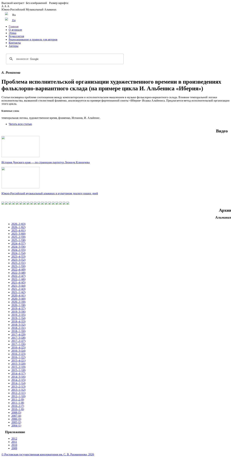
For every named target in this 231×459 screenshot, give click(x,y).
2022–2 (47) (18, 275)
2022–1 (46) (18, 279)
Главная (13, 26)
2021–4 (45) (18, 282)
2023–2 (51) (18, 262)
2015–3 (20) (18, 363)
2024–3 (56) (18, 246)
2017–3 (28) (18, 337)
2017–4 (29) (18, 334)
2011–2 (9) (17, 399)
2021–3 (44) (18, 285)
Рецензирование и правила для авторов (33, 39)
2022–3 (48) (18, 272)
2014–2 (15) (18, 380)
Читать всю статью (20, 124)
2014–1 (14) (18, 383)
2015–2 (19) (18, 367)
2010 (14, 445)
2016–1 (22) (18, 357)
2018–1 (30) (18, 331)
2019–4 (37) (18, 308)
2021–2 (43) (18, 288)
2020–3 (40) (18, 298)
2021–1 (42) (18, 292)
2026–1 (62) (18, 227)
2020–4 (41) (18, 295)
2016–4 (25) (18, 347)
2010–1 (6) (17, 409)
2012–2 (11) (18, 393)
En (14, 20)
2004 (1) (16, 425)
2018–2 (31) (18, 327)
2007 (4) (16, 415)
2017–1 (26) (18, 344)
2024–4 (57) (18, 243)
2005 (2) (16, 422)
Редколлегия (16, 36)
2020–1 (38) (18, 305)
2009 (14, 448)
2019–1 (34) (18, 318)
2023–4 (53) (18, 256)
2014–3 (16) (18, 376)
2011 (14, 441)
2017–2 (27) (18, 340)
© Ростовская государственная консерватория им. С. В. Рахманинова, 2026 (47, 454)
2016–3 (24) (18, 350)
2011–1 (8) (17, 402)
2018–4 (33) (18, 321)
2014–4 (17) (18, 373)
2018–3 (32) (18, 324)
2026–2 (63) (18, 223)
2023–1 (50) (18, 266)
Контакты (15, 42)
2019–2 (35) (18, 314)
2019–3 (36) (18, 311)
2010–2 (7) (17, 406)
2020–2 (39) (18, 301)
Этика (12, 33)
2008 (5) (16, 412)
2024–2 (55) (18, 249)
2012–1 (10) (18, 396)
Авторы (13, 46)
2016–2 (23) (18, 353)
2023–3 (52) (18, 259)
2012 (14, 438)
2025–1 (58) (18, 240)
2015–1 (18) (18, 370)
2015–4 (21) (18, 360)
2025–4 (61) (18, 230)
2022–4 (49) (18, 269)
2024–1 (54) (18, 253)
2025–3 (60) (18, 233)
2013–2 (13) (18, 386)
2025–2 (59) (18, 236)
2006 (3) (16, 419)
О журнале (15, 29)
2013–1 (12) (18, 389)
